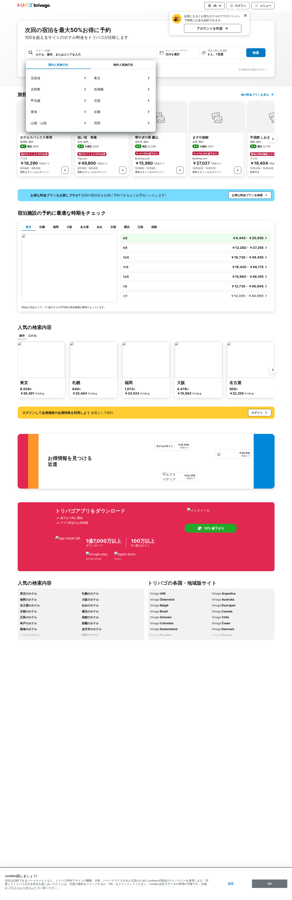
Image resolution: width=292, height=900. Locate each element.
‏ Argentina (223, 593)
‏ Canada (222, 611)
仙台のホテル (90, 605)
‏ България (223, 605)
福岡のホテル (28, 599)
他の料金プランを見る (255, 94)
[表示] (65, 170)
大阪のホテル (90, 599)
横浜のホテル (90, 611)
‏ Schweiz (161, 617)
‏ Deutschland (163, 629)
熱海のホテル (28, 629)
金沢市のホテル (92, 629)
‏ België (159, 605)
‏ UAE (158, 593)
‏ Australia (223, 599)
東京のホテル (28, 593)
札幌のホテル (90, 593)
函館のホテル (90, 617)
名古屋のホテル (30, 605)
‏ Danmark (223, 629)
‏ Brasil (159, 611)
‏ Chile (220, 617)
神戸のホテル (28, 623)
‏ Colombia (161, 623)
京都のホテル (28, 611)
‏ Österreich (162, 599)
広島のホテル (28, 617)
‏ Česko (221, 623)
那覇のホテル (90, 623)
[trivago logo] (34, 5)
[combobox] (95, 54)
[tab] (58, 64)
